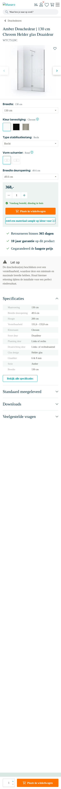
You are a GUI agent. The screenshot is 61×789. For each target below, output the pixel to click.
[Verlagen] (9, 195)
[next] (57, 71)
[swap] (55, 48)
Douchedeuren (15, 20)
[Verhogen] (24, 195)
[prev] (4, 71)
